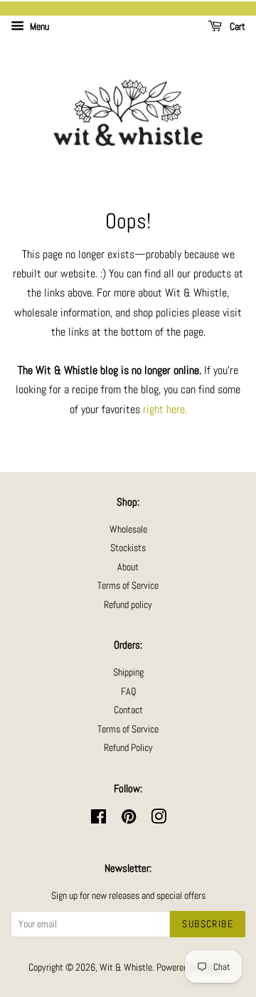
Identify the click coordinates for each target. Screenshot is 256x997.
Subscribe (207, 923)
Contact (128, 710)
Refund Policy (128, 748)
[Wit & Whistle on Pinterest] (129, 820)
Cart (236, 26)
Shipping (128, 672)
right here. (165, 409)
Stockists (128, 548)
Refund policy (128, 605)
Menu (38, 26)
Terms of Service (128, 586)
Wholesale (128, 529)
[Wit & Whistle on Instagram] (158, 820)
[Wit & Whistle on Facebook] (98, 820)
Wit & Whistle (126, 967)
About (128, 567)
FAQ (128, 692)
